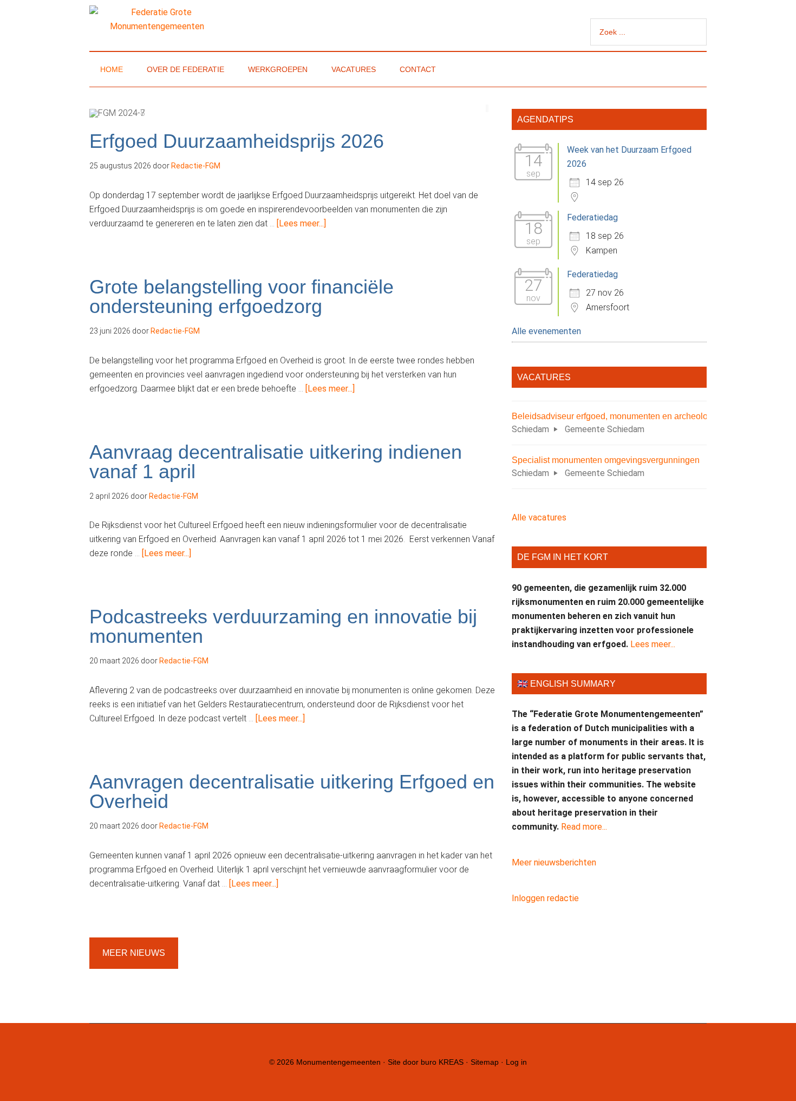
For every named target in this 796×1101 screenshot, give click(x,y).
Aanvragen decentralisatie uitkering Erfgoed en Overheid (291, 791)
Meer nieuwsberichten (554, 862)
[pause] (487, 108)
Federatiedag (592, 217)
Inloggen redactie (545, 898)
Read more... (584, 827)
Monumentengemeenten (338, 1062)
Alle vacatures (539, 517)
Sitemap (485, 1062)
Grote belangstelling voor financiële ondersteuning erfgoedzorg (241, 296)
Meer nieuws (133, 952)
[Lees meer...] (301, 223)
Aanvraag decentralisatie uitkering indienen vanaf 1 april (275, 462)
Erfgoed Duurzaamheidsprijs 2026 (236, 141)
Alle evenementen (546, 331)
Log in (516, 1062)
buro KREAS (442, 1062)
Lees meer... (652, 644)
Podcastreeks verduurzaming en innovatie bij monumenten (283, 626)
